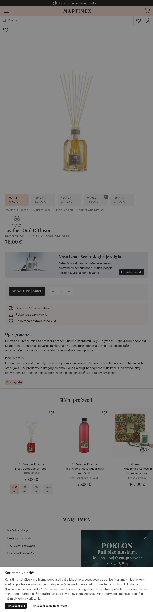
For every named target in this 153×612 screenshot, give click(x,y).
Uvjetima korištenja (27, 598)
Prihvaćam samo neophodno (50, 606)
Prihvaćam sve (16, 606)
